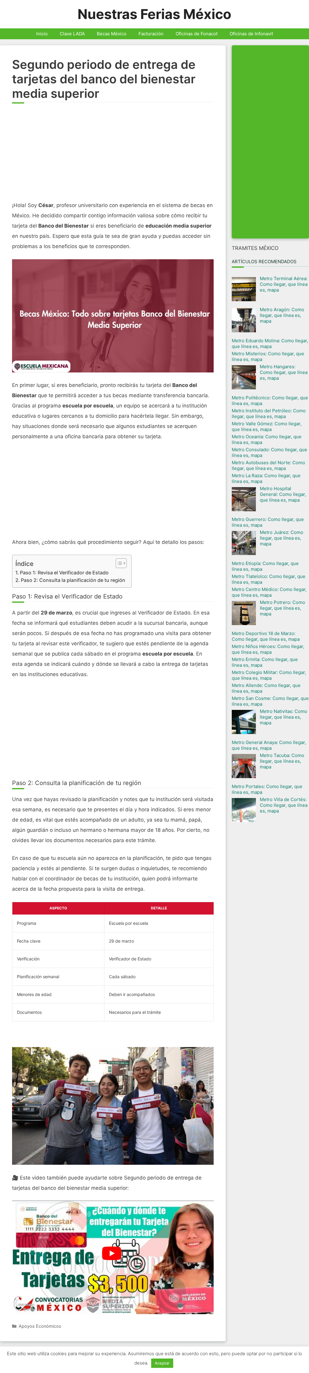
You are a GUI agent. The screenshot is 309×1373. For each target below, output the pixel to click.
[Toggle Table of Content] (118, 563)
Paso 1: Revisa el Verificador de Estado (64, 573)
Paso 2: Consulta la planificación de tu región (73, 580)
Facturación (151, 34)
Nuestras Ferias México (154, 14)
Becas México (111, 34)
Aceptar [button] (162, 1363)
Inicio (42, 34)
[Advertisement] (113, 155)
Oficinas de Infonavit (251, 34)
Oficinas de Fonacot (197, 34)
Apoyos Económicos (40, 1326)
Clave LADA (72, 34)
